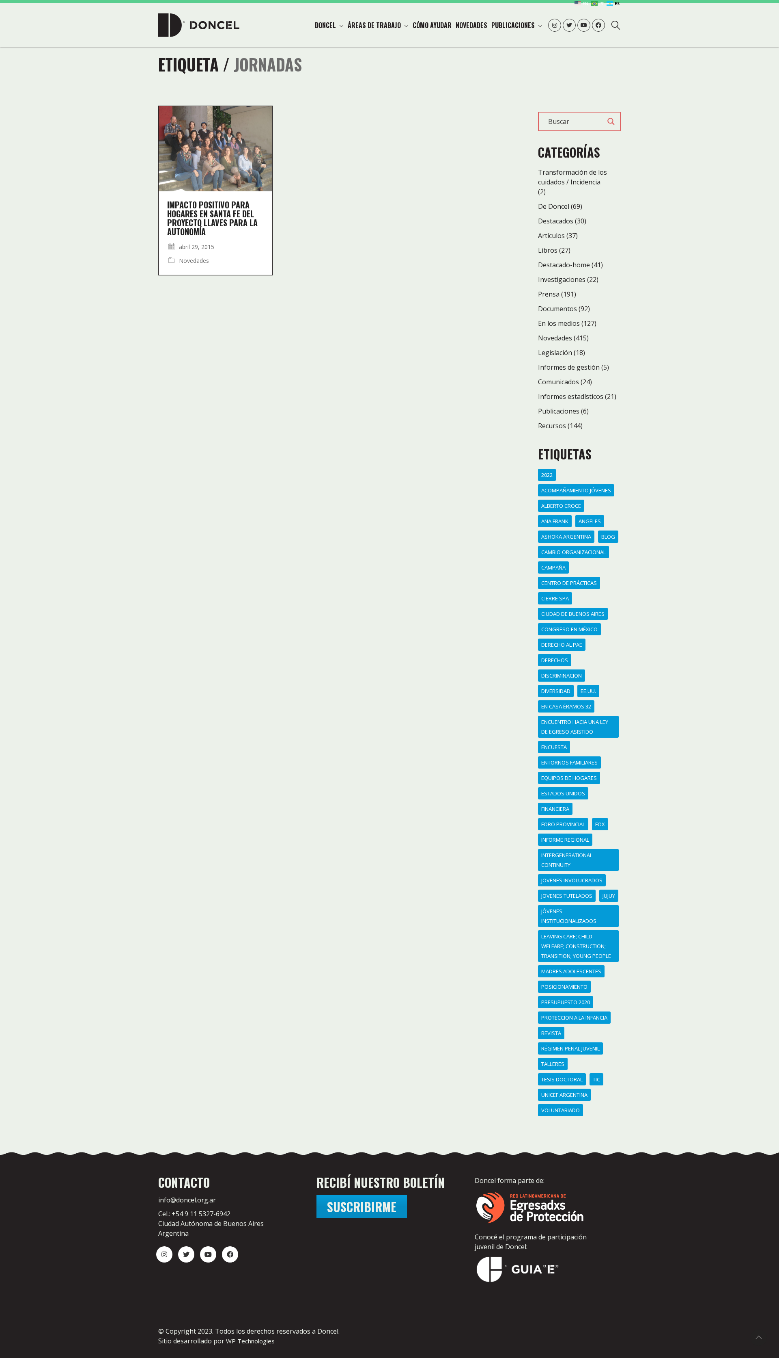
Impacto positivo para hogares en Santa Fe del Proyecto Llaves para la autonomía (212, 218)
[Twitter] (186, 1254)
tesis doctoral (562, 1079)
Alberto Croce (561, 505)
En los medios (559, 323)
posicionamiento (564, 986)
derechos (554, 660)
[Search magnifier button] (611, 121)
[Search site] (616, 26)
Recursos (552, 425)
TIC (596, 1079)
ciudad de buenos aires (573, 613)
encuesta (554, 747)
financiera (555, 808)
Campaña (553, 567)
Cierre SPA (555, 598)
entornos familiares (569, 762)
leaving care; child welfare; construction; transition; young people (576, 946)
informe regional (565, 839)
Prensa (549, 294)
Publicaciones (558, 411)
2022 (547, 475)
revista (551, 1033)
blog (608, 536)
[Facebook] (230, 1254)
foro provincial (563, 824)
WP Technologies (250, 1341)
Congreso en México (569, 629)
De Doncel (553, 206)
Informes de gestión (569, 367)
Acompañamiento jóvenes (576, 490)
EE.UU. (588, 691)
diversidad (555, 691)
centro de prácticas (569, 583)
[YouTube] (208, 1254)
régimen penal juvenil (570, 1048)
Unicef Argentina (564, 1094)
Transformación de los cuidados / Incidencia (572, 177)
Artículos (551, 235)
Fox (600, 824)
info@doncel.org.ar (187, 1200)
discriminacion (561, 675)
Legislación (555, 352)
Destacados (555, 221)
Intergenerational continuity (566, 860)
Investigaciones (561, 279)
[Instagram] (164, 1254)
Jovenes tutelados (566, 895)
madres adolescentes (571, 971)
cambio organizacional (573, 552)
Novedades (194, 260)
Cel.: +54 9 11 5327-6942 (194, 1213)
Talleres (552, 1064)
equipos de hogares (569, 778)
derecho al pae (561, 644)
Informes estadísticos (570, 396)
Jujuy (609, 895)
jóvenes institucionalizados (568, 916)
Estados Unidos (563, 793)
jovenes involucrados (572, 880)
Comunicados (558, 381)
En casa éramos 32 (566, 706)
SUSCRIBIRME (361, 1207)
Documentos (557, 308)
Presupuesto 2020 (565, 1002)
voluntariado (560, 1110)
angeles (590, 521)
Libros (547, 250)
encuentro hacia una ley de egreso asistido (574, 726)
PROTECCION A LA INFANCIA (574, 1017)
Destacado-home (564, 264)
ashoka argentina (566, 536)
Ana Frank (554, 521)
